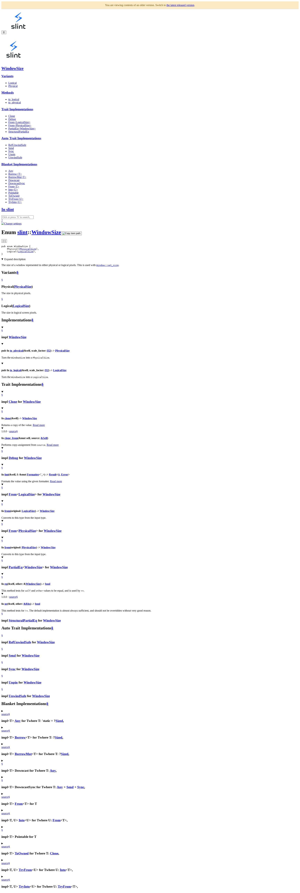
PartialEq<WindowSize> (22, 128)
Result (52, 474)
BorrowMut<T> (17, 177)
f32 (49, 350)
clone (8, 418)
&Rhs (26, 603)
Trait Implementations (17, 109)
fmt (7, 474)
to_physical (14, 102)
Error (64, 474)
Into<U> (13, 189)
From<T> (13, 186)
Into (22, 820)
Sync (11, 151)
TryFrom (25, 870)
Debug (12, 119)
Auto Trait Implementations (21, 138)
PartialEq (16, 567)
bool (47, 583)
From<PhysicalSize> (19, 125)
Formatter (33, 474)
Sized (59, 721)
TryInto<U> (15, 202)
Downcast (13, 180)
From (13, 494)
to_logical (13, 99)
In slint (7, 209)
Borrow (20, 737)
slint (22, 232)
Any (10, 170)
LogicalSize (25, 251)
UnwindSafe (15, 157)
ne (6, 603)
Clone (11, 116)
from (7, 510)
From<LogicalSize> (19, 122)
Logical (12, 82)
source (12, 431)
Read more (39, 425)
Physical (13, 86)
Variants (7, 76)
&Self (44, 438)
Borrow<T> (15, 173)
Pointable (13, 192)
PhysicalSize (27, 249)
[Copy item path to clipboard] (71, 233)
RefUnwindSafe (17, 145)
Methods (7, 92)
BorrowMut (23, 754)
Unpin (11, 154)
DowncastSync (16, 183)
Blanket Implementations (19, 164)
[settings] (11, 223)
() (59, 474)
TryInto (24, 886)
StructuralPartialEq (18, 131)
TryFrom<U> (15, 198)
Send (11, 148)
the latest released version (180, 5)
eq (6, 583)
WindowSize (12, 68)
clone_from (11, 438)
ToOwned (13, 195)
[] (4, 241)
